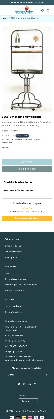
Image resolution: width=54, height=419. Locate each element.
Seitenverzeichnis (13, 251)
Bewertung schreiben (27, 218)
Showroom (16, 356)
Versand (18, 139)
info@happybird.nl (14, 351)
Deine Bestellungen (14, 306)
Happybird (20, 411)
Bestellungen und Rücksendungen (21, 284)
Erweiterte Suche (13, 246)
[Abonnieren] (46, 375)
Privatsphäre (11, 257)
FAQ (7, 273)
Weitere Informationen (18, 190)
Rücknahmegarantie (14, 290)
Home (5, 18)
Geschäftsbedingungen (16, 279)
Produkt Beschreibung (18, 182)
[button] (5, 10)
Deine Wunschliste (13, 312)
